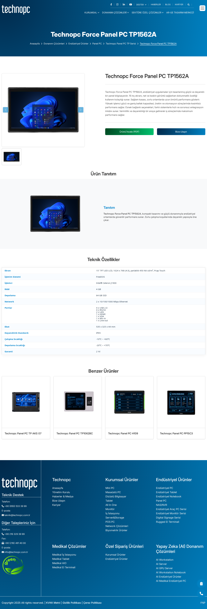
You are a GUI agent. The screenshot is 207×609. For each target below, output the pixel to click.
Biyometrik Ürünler (116, 530)
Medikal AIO (59, 563)
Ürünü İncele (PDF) (129, 131)
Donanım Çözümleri (114, 12)
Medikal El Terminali (63, 567)
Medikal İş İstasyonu (64, 554)
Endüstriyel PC (164, 487)
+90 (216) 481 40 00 (15, 543)
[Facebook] (112, 4)
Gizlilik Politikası (72, 602)
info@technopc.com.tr (16, 552)
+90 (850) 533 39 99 (15, 506)
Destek (140, 5)
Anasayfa (35, 43)
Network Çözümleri (116, 526)
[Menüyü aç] (202, 8)
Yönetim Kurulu (61, 492)
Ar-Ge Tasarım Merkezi (180, 12)
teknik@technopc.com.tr (17, 515)
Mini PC (109, 487)
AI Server (161, 563)
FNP (203, 602)
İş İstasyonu (112, 513)
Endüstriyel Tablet (166, 492)
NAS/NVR (161, 504)
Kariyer (179, 4)
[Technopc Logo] (16, 9)
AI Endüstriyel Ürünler (168, 576)
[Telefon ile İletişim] (201, 593)
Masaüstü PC (113, 492)
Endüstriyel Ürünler (78, 43)
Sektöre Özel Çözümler (146, 12)
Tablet (109, 500)
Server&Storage (114, 517)
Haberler (156, 4)
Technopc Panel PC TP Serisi (121, 43)
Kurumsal (90, 12)
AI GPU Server (164, 568)
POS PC (110, 521)
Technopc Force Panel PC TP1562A (158, 43)
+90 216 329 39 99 (14, 534)
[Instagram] (118, 4)
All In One (111, 504)
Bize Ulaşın (181, 131)
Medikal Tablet (60, 558)
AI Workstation (164, 559)
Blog (168, 4)
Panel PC (97, 43)
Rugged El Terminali (167, 521)
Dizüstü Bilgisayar (115, 496)
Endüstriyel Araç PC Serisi (171, 509)
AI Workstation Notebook (171, 572)
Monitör (110, 509)
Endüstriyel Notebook (168, 496)
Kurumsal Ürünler (115, 554)
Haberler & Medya (62, 496)
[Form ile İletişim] (201, 583)
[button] (190, 5)
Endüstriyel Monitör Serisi (171, 513)
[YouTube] (131, 4)
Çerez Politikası (92, 602)
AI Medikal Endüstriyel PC (171, 580)
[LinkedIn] (125, 4)
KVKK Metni (53, 602)
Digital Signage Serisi (168, 517)
